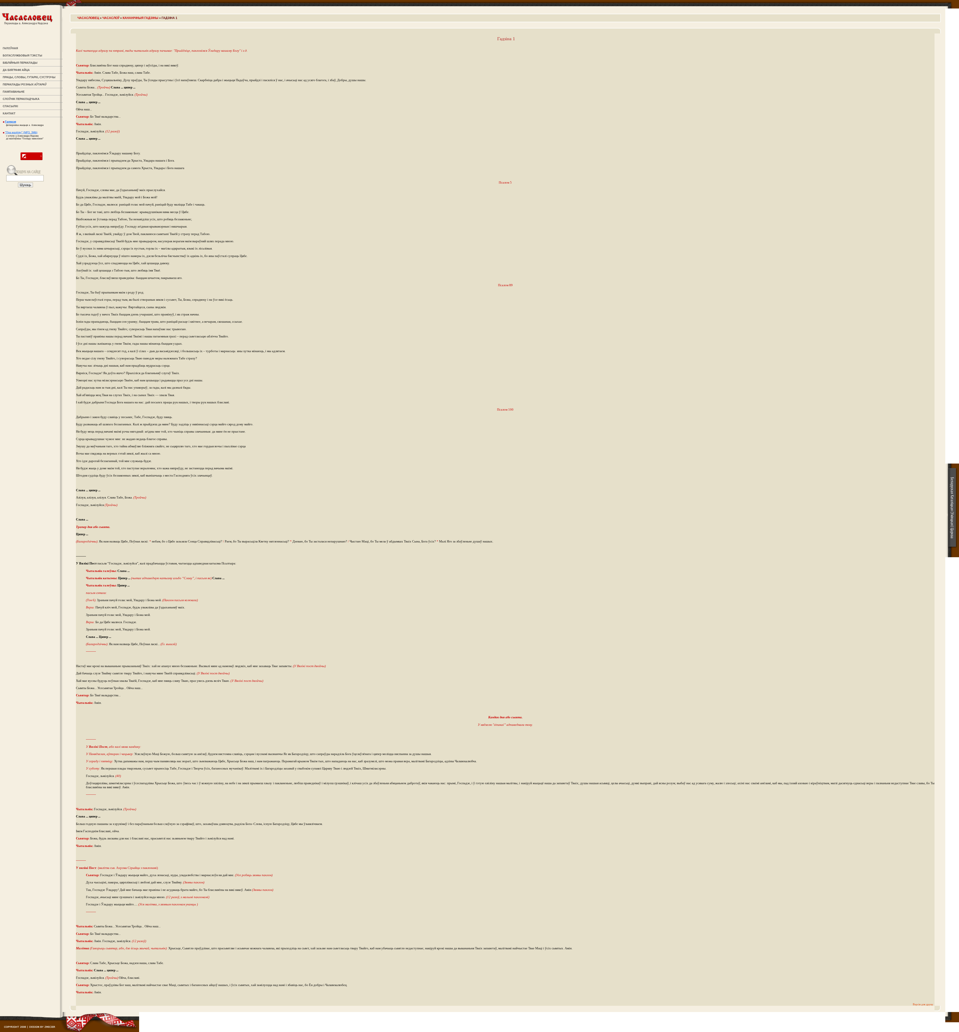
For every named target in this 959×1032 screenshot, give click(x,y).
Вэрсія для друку (923, 1004)
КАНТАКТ (8, 113)
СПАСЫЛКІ (9, 106)
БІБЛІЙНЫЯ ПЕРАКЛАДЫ (19, 62)
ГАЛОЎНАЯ (9, 48)
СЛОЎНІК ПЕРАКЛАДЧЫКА (20, 98)
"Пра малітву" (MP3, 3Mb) (21, 132)
